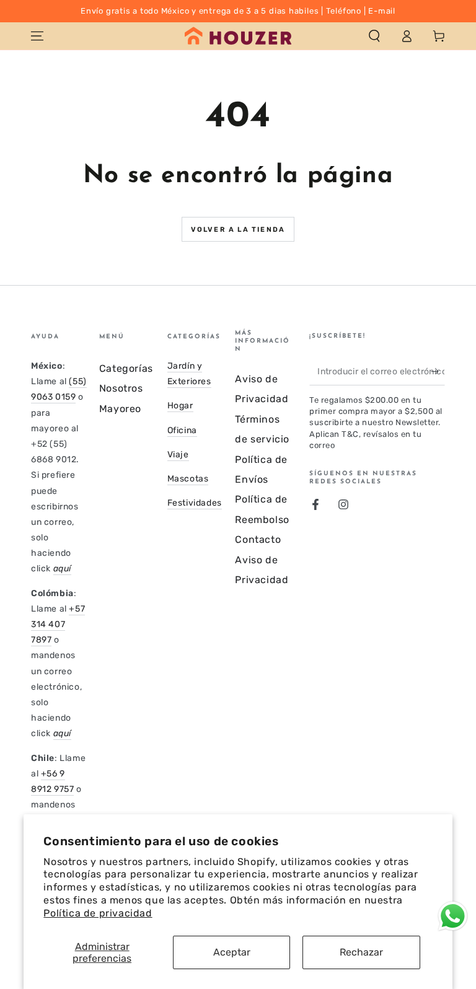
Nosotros (121, 388)
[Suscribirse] (438, 371)
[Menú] (37, 36)
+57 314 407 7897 (58, 624)
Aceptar (231, 952)
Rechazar (361, 952)
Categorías (126, 368)
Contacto (258, 539)
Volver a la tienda (238, 230)
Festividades (194, 503)
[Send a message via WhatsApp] (453, 916)
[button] (374, 36)
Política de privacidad (97, 913)
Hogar (180, 405)
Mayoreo (120, 409)
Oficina (182, 430)
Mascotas (188, 478)
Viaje (178, 454)
